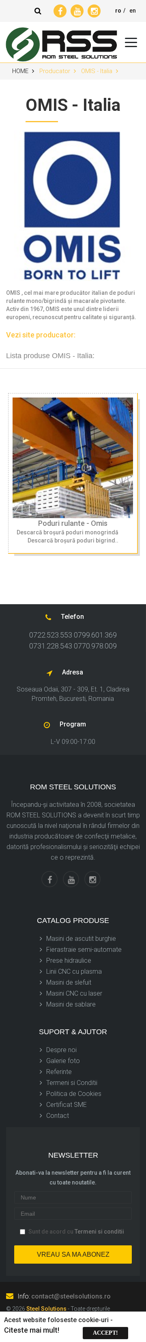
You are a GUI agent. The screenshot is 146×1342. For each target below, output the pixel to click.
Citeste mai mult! (31, 1330)
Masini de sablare (71, 1004)
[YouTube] (77, 10)
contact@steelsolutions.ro (71, 1296)
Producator (55, 71)
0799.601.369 (95, 635)
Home (21, 71)
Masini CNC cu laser (74, 993)
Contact (57, 1115)
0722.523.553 (50, 635)
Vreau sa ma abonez (73, 1254)
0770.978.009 (95, 646)
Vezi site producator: (40, 335)
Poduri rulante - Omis (72, 523)
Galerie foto (63, 1061)
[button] (38, 11)
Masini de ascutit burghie (81, 938)
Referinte (59, 1072)
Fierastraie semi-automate (84, 949)
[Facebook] (60, 10)
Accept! (105, 1333)
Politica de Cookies (73, 1094)
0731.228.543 (50, 646)
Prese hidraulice (68, 960)
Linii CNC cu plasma (74, 971)
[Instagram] (94, 10)
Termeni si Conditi (71, 1083)
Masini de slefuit (68, 982)
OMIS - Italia (97, 71)
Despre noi (61, 1050)
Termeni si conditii (99, 1231)
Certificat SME (66, 1105)
